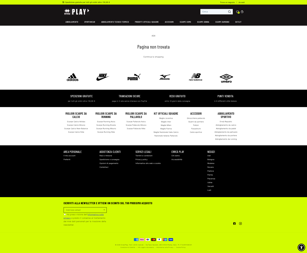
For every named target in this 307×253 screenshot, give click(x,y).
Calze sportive (196, 132)
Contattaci (104, 167)
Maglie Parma (166, 129)
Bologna (210, 159)
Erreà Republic (226, 122)
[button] (301, 247)
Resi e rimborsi (106, 156)
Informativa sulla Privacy (164, 247)
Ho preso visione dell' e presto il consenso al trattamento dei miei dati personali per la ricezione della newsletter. (85, 219)
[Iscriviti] (104, 210)
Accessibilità (176, 159)
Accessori (169, 22)
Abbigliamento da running (226, 139)
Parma (210, 175)
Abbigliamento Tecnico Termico (115, 22)
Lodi (209, 190)
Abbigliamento (71, 22)
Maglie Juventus (166, 118)
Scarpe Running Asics (106, 122)
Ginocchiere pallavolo (196, 118)
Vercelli (210, 186)
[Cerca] (229, 12)
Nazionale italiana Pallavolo (166, 136)
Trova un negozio (227, 2)
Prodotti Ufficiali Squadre (147, 22)
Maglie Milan (166, 125)
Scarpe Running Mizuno (106, 128)
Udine (209, 182)
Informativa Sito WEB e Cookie (148, 163)
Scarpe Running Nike (106, 132)
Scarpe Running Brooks (106, 125)
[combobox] (216, 11)
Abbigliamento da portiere (226, 135)
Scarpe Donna (203, 22)
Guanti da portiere (196, 122)
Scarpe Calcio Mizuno (76, 125)
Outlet (238, 22)
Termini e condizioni (144, 156)
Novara (210, 167)
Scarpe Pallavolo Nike (136, 128)
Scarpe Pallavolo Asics (136, 122)
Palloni (196, 125)
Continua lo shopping (153, 57)
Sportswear (89, 22)
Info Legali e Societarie (146, 247)
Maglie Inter (166, 122)
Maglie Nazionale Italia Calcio (166, 132)
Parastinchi (196, 129)
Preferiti (67, 159)
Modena (210, 163)
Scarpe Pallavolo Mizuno (136, 125)
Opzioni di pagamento (109, 163)
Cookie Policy (181, 247)
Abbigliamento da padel (226, 128)
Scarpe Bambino (222, 22)
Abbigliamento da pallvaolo (226, 132)
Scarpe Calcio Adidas (76, 122)
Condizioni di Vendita (127, 247)
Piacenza (211, 179)
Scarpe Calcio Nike (76, 132)
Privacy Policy (142, 159)
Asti (209, 156)
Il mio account (69, 156)
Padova (210, 171)
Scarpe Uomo (185, 22)
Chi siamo (175, 156)
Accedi (242, 2)
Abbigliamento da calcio (226, 125)
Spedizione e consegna (109, 159)
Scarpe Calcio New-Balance (76, 128)
